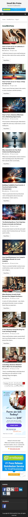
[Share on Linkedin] (21, 489)
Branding (6, 110)
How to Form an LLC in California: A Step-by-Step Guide (14, 36)
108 (17, 385)
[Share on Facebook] (4, 489)
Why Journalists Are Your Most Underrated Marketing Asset (14, 140)
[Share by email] (8, 493)
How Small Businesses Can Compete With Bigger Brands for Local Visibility (14, 247)
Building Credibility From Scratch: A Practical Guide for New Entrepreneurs (14, 175)
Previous (6, 383)
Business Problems (8, 290)
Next (21, 385)
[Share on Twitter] (8, 489)
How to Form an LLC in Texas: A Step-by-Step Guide (14, 72)
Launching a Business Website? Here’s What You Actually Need (14, 354)
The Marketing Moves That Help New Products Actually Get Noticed (14, 212)
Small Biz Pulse (14, 3)
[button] (2, 14)
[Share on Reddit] (12, 489)
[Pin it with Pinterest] (16, 489)
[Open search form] (25, 14)
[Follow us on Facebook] (4, 506)
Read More (7, 61)
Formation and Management (10, 42)
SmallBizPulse (6, 50)
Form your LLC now (15, 448)
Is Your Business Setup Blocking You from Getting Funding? (14, 319)
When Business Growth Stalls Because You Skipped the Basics (14, 284)
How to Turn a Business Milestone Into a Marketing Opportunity (14, 105)
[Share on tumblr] (4, 493)
